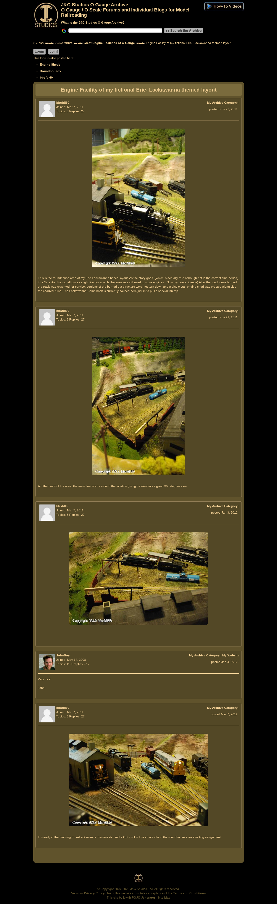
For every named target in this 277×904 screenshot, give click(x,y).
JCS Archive (63, 43)
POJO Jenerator (143, 897)
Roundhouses (50, 71)
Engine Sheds (50, 64)
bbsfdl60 (46, 77)
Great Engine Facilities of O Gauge (109, 43)
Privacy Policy (94, 893)
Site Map (164, 897)
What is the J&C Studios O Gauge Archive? (93, 22)
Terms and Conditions (189, 893)
